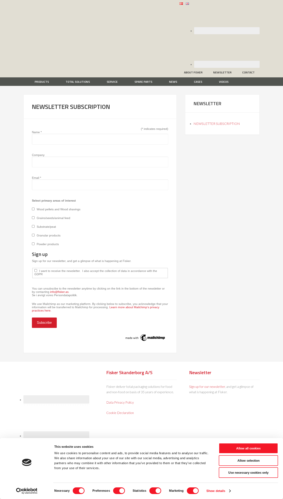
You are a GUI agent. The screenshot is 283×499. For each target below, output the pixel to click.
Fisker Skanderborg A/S (56, 6)
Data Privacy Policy (120, 402)
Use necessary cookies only (248, 472)
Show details (215, 491)
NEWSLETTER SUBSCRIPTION (217, 123)
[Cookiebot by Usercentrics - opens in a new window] (27, 491)
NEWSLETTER (207, 103)
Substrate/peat (46, 226)
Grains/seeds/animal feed (53, 218)
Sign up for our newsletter (207, 386)
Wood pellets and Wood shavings (58, 209)
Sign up (40, 254)
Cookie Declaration (120, 413)
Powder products (48, 244)
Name (37, 132)
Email (36, 177)
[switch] (119, 490)
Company (38, 155)
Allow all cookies (248, 448)
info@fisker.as (59, 291)
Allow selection (248, 460)
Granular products (48, 235)
